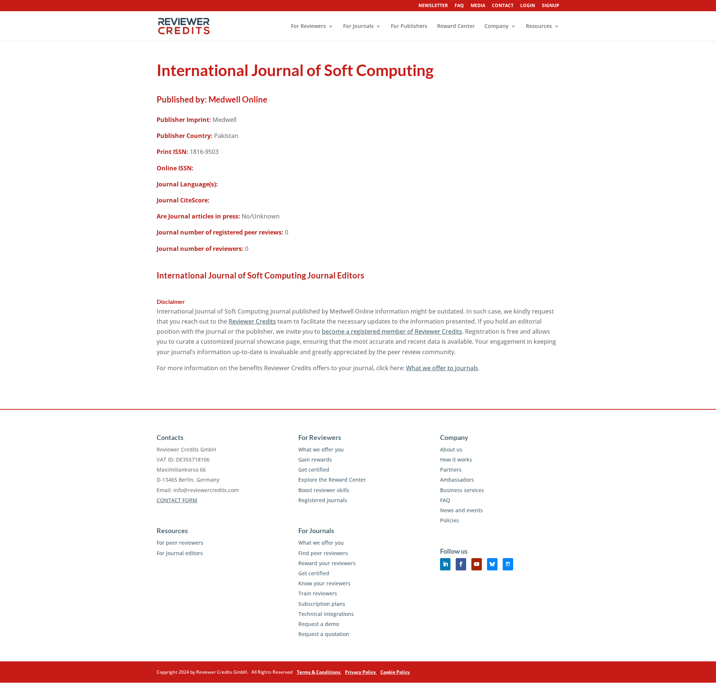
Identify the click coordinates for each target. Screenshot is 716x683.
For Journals (358, 26)
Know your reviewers (324, 583)
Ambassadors (457, 479)
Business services (462, 490)
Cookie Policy (395, 672)
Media (478, 6)
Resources (539, 26)
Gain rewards (315, 459)
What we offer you (321, 449)
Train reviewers (317, 593)
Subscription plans (321, 603)
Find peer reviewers (323, 553)
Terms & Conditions (319, 672)
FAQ (459, 6)
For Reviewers (308, 26)
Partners (451, 469)
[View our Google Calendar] (508, 564)
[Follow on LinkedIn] (445, 564)
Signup (550, 6)
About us (451, 449)
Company (496, 26)
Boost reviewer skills (323, 490)
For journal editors (180, 553)
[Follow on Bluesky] (492, 564)
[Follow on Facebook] (461, 564)
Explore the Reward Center (332, 479)
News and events (461, 510)
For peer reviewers (180, 542)
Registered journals (322, 500)
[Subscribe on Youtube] (476, 564)
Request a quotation (323, 634)
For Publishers (409, 26)
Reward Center (456, 26)
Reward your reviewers (327, 563)
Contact (503, 6)
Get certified (313, 469)
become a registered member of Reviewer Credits (392, 331)
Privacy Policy (361, 672)
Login (527, 6)
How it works (456, 459)
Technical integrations (326, 613)
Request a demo (318, 623)
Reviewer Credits (252, 321)
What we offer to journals (442, 368)
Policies (449, 520)
